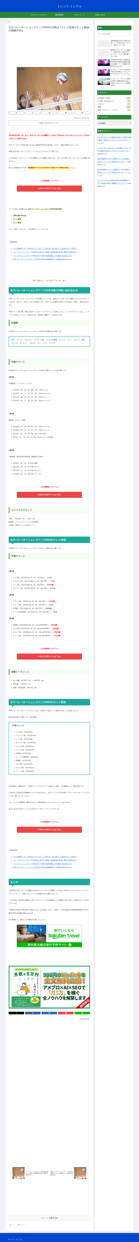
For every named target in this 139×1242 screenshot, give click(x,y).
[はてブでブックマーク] (49, 1013)
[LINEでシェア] (82, 113)
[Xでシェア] (16, 113)
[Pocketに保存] (66, 1013)
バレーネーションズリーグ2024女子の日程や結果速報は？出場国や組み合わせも (42, 256)
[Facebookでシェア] (33, 1013)
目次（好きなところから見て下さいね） (47, 280)
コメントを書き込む (49, 1218)
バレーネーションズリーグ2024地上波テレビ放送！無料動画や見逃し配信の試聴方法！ (45, 252)
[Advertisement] (49, 49)
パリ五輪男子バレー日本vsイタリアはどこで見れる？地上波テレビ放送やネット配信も (45, 248)
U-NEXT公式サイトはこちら (49, 188)
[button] (129, 34)
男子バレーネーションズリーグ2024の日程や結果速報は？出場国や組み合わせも (42, 259)
